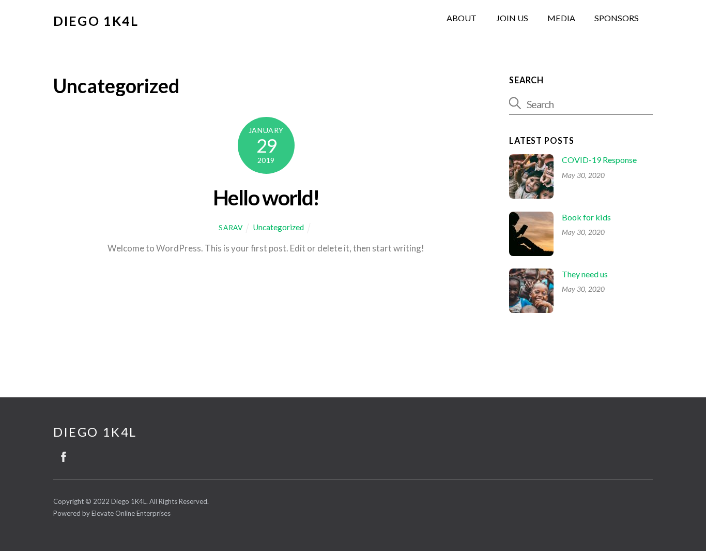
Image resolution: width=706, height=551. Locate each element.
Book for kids (586, 217)
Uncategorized (278, 227)
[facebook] (63, 454)
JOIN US (512, 18)
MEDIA (561, 18)
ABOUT (462, 18)
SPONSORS (616, 18)
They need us (585, 274)
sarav (230, 227)
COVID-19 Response (599, 160)
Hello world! (266, 197)
